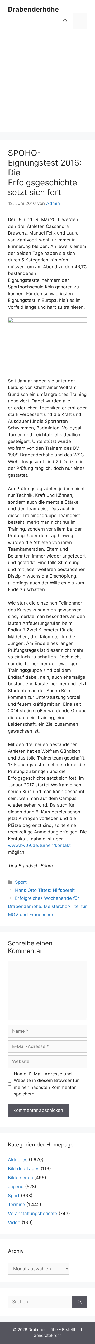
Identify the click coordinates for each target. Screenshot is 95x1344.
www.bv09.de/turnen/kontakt (39, 845)
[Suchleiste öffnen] (65, 21)
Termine (16, 1204)
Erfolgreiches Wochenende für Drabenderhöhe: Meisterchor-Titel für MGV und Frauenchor (47, 906)
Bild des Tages (23, 1168)
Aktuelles (17, 1159)
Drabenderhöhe (33, 9)
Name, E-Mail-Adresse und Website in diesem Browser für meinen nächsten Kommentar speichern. (46, 1084)
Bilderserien (20, 1177)
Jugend (16, 1186)
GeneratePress (48, 1335)
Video (14, 1222)
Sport (21, 882)
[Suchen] (79, 1302)
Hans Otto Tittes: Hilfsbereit (45, 890)
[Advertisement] (47, 84)
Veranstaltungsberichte (32, 1213)
